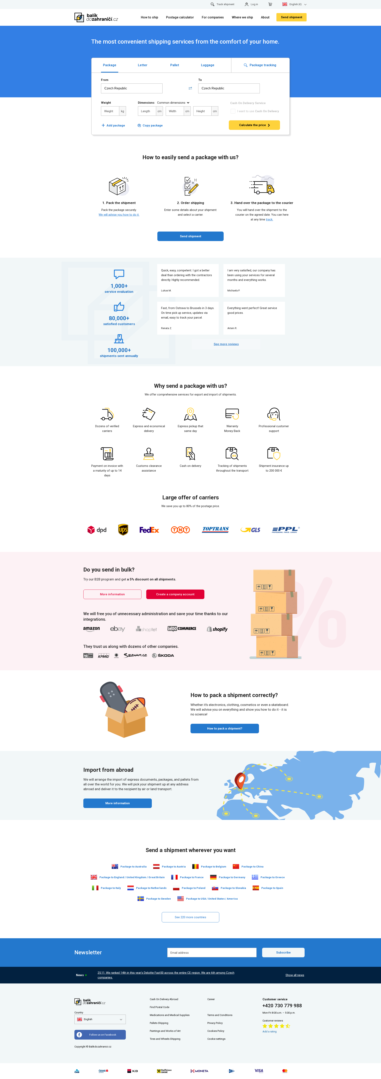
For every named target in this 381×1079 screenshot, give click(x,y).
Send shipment (291, 17)
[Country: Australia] (115, 866)
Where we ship (242, 17)
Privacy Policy (215, 1023)
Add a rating (270, 1031)
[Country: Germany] (213, 877)
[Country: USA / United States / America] (180, 898)
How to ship (149, 17)
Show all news (295, 975)
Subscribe (283, 952)
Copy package (153, 125)
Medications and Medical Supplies (170, 1015)
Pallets (153, 1023)
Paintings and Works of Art (165, 1030)
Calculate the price (252, 125)
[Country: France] (174, 877)
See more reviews (226, 344)
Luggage (207, 65)
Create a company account (175, 594)
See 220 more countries (190, 917)
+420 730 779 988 (282, 1005)
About (265, 17)
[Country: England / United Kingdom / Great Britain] (94, 877)
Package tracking (262, 65)
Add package (113, 125)
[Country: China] (236, 866)
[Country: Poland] (176, 888)
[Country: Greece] (255, 877)
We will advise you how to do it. (119, 214)
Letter (142, 65)
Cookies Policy (215, 1030)
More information (112, 594)
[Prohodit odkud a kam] (190, 88)
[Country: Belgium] (195, 866)
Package (109, 65)
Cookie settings (216, 1038)
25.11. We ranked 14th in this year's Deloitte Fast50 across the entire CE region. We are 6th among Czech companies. (166, 975)
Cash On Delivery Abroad (164, 999)
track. (269, 219)
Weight (106, 102)
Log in (254, 4)
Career (211, 999)
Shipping (163, 1023)
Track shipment (225, 4)
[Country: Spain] (256, 888)
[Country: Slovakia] (215, 888)
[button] (85, 1019)
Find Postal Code (159, 1007)
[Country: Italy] (95, 888)
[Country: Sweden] (141, 898)
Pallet (174, 65)
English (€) (296, 4)
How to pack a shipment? (224, 728)
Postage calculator (180, 17)
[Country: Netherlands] (130, 888)
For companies (213, 17)
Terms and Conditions (219, 1015)
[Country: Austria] (156, 866)
